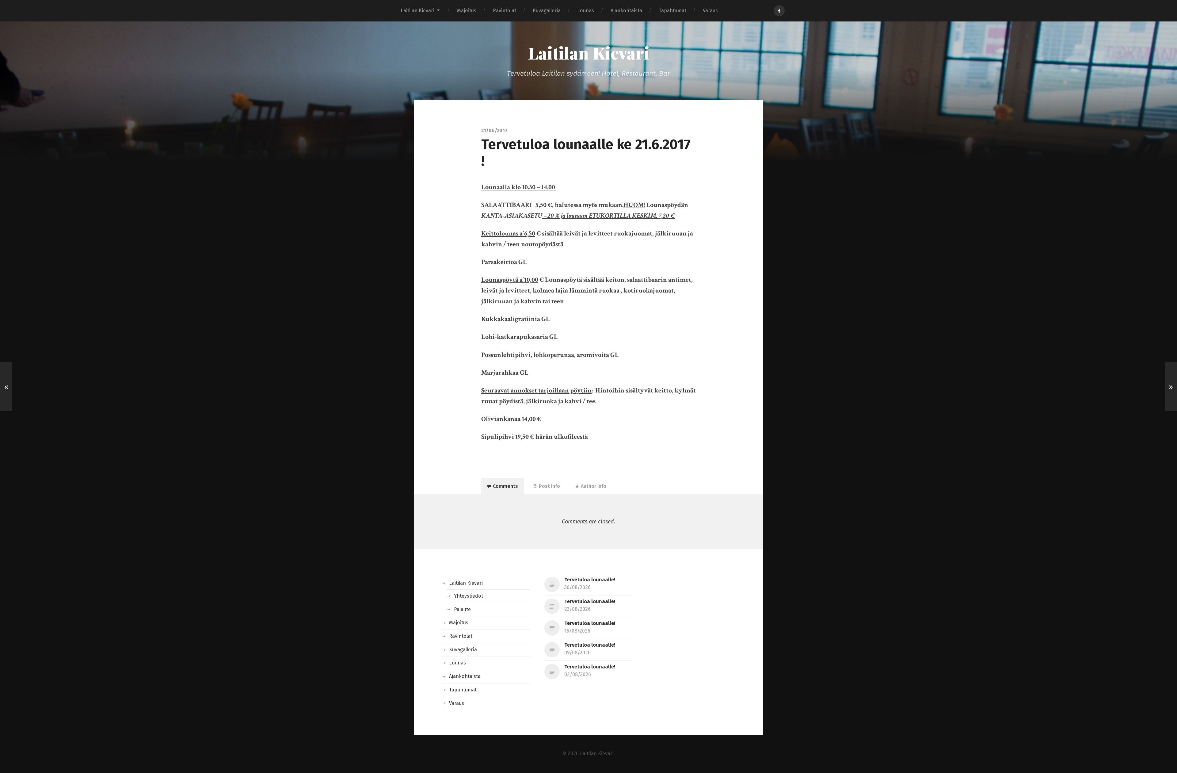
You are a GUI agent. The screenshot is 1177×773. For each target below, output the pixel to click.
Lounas (585, 10)
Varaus (710, 10)
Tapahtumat (672, 10)
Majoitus (466, 10)
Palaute (462, 609)
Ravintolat (504, 10)
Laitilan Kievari (417, 10)
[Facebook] (779, 10)
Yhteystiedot (468, 596)
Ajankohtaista (626, 10)
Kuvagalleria (547, 10)
